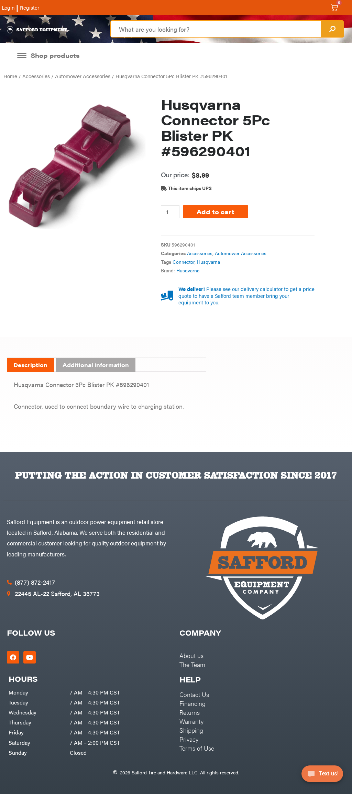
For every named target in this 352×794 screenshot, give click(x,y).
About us (191, 655)
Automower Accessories (82, 76)
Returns (189, 712)
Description (30, 365)
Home (10, 76)
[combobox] (216, 29)
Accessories (36, 76)
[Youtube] (29, 657)
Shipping (191, 730)
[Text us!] (322, 776)
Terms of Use (196, 748)
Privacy (188, 739)
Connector (184, 262)
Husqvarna (208, 262)
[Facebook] (13, 657)
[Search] (332, 29)
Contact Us (194, 694)
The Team (192, 664)
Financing (192, 703)
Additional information (96, 365)
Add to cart (215, 211)
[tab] (30, 365)
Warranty (191, 721)
